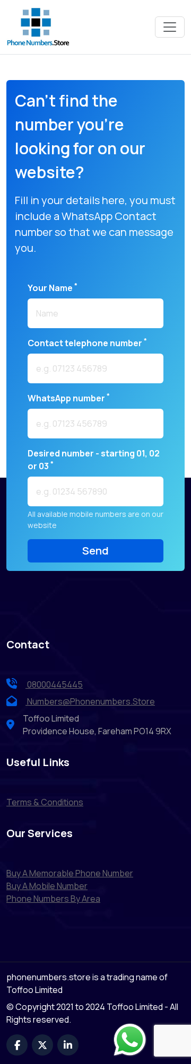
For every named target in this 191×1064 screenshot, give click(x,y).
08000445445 (54, 684)
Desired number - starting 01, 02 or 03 (94, 459)
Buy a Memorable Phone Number (69, 873)
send (95, 550)
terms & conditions (44, 802)
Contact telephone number (87, 343)
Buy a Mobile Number (47, 886)
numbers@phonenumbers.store (91, 701)
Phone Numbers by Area (53, 898)
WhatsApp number (69, 398)
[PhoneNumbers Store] (38, 27)
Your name (52, 288)
